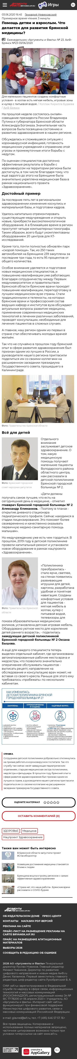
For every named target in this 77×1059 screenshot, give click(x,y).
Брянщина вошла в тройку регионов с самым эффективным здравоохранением (42, 877)
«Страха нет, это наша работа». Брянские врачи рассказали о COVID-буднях (43, 888)
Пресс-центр (51, 916)
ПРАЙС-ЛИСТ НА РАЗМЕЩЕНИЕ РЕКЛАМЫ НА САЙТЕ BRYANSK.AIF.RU (34, 933)
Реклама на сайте (17, 926)
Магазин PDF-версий (37, 921)
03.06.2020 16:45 (12, 14)
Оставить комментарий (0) (39, 816)
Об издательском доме (21, 916)
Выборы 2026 (12, 947)
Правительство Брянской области (28, 425)
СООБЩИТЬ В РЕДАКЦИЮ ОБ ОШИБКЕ (29, 952)
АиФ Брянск (11, 107)
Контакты (10, 921)
